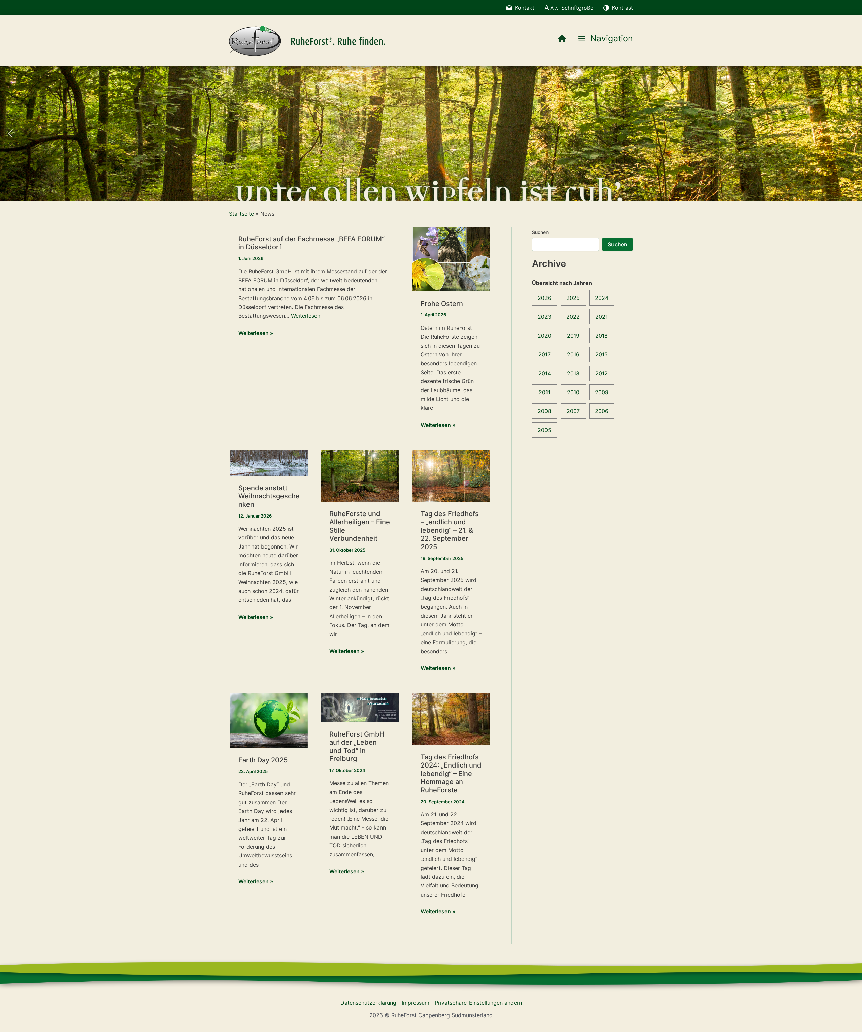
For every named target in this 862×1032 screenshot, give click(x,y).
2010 (573, 392)
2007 (573, 411)
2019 (573, 335)
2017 (544, 354)
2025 (573, 297)
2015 (601, 354)
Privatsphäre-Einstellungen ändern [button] (478, 1002)
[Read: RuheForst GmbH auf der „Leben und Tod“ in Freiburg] (360, 706)
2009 (601, 392)
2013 (573, 373)
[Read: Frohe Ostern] (451, 258)
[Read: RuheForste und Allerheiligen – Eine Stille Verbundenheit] (360, 475)
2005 (544, 430)
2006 (601, 411)
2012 (601, 373)
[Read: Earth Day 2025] (269, 720)
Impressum (415, 1002)
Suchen (540, 232)
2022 (573, 316)
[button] (10, 133)
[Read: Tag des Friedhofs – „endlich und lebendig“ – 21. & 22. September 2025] (451, 475)
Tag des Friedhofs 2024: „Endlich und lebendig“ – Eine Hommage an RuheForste (451, 773)
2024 (601, 297)
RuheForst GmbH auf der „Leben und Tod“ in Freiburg (357, 746)
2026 (544, 297)
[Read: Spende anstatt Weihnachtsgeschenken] (269, 462)
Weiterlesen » (255, 333)
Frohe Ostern (442, 304)
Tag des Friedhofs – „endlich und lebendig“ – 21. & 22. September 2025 (450, 530)
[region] (431, 133)
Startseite (241, 213)
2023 (544, 316)
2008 (544, 411)
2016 (573, 354)
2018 (601, 335)
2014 (544, 373)
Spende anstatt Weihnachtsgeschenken (269, 496)
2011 (544, 392)
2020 (544, 335)
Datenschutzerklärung (368, 1002)
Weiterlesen (305, 315)
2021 (601, 316)
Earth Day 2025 (263, 760)
